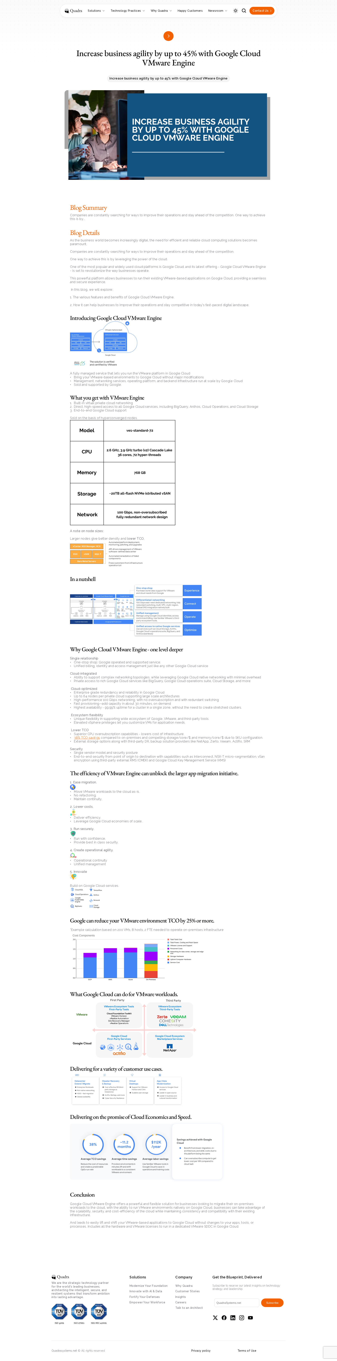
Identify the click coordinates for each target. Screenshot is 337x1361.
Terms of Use (247, 1350)
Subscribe (272, 1302)
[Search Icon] (244, 10)
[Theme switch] (236, 11)
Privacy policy (201, 1350)
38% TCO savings (87, 738)
